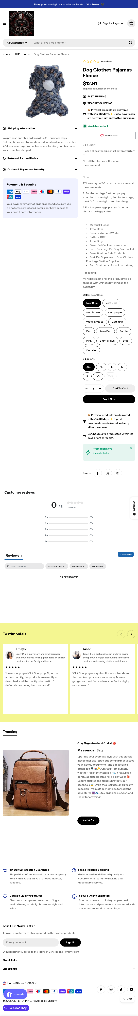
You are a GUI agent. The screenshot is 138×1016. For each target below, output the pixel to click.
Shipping (87, 88)
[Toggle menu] (5, 23)
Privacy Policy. (71, 951)
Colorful (91, 350)
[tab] (10, 732)
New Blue (92, 303)
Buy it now (108, 399)
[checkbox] (97, 566)
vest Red (111, 303)
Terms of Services (48, 951)
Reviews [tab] (14, 555)
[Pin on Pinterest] (118, 473)
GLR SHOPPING (21, 1000)
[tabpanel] (69, 588)
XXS (112, 377)
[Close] (131, 448)
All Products (22, 54)
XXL (88, 366)
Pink (89, 340)
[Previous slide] (121, 634)
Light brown (107, 340)
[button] (69, 517)
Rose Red (105, 331)
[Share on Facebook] (98, 473)
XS (98, 376)
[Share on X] (108, 473)
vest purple (115, 312)
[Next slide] (131, 634)
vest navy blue (95, 321)
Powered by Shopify (44, 1000)
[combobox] (69, 43)
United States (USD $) (20, 983)
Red (88, 331)
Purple (124, 331)
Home (6, 54)
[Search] (131, 43)
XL (101, 366)
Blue (125, 340)
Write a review (125, 554)
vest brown (93, 312)
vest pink (117, 321)
